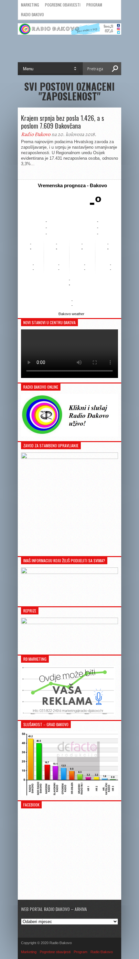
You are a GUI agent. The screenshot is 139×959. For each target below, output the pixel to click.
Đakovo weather (71, 314)
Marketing (30, 4)
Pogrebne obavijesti (62, 4)
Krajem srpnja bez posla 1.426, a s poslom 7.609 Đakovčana (62, 122)
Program (94, 4)
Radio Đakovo (32, 14)
